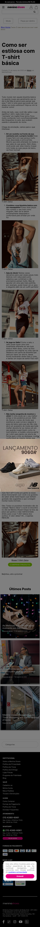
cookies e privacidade (17, 872)
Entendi (20, 876)
